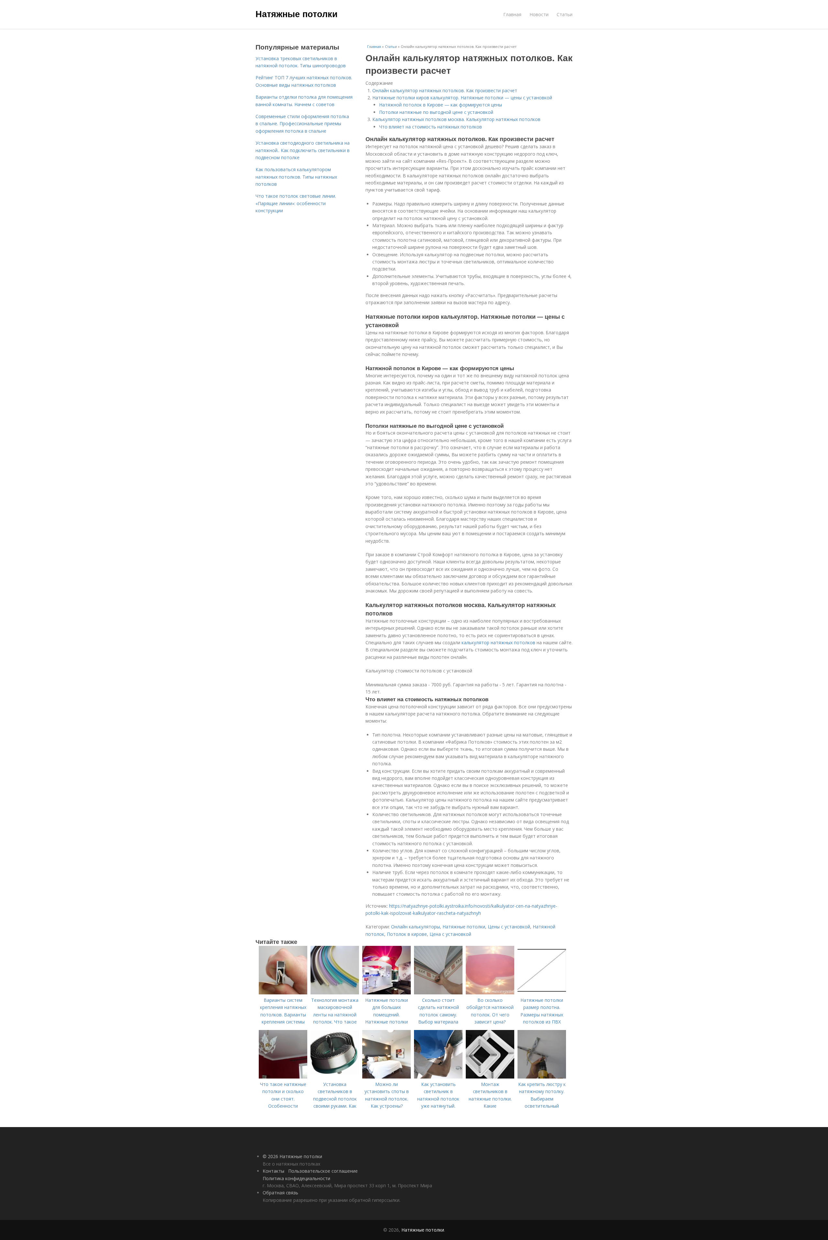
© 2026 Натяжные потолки (292, 1156)
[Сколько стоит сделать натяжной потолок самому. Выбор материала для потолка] (438, 993)
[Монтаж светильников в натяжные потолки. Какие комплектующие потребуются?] (490, 1077)
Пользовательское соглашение (323, 1171)
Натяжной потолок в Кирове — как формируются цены (441, 105)
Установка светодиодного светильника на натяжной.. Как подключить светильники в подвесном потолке (303, 150)
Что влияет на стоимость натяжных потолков (430, 127)
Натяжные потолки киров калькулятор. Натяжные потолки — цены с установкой (462, 97)
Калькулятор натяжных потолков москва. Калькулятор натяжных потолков (456, 119)
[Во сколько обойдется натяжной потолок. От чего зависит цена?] (490, 993)
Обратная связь (280, 1193)
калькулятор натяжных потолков (498, 642)
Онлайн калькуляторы (415, 927)
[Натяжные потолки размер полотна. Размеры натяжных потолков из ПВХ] (542, 993)
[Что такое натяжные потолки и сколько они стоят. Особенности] (283, 1077)
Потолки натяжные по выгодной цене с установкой (436, 112)
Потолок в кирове (407, 934)
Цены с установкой (509, 927)
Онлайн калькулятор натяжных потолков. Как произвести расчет (444, 90)
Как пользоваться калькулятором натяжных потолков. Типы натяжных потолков (296, 176)
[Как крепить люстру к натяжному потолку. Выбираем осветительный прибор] (542, 1077)
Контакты (273, 1171)
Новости (539, 14)
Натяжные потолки (297, 13)
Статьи (564, 14)
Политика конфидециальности (296, 1178)
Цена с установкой (450, 934)
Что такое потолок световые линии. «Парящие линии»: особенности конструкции (296, 203)
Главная (512, 14)
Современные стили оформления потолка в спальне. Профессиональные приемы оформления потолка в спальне (302, 123)
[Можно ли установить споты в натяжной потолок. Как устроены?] (386, 1077)
